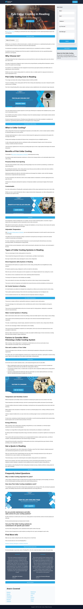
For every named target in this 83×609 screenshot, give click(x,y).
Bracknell (26, 543)
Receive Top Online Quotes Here (30, 546)
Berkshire (7, 543)
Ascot (32, 595)
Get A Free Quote (30, 582)
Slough (32, 600)
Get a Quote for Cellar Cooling (30, 123)
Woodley (11, 543)
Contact (75, 1)
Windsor (32, 599)
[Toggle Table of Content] (16, 40)
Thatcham (33, 593)
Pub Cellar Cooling (10, 31)
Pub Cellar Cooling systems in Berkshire (20, 154)
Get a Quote (29, 21)
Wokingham (16, 543)
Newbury (32, 597)
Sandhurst (9, 601)
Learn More (30, 217)
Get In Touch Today (30, 36)
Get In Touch (67, 48)
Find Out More (30, 359)
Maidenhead (33, 591)
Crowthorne (21, 543)
